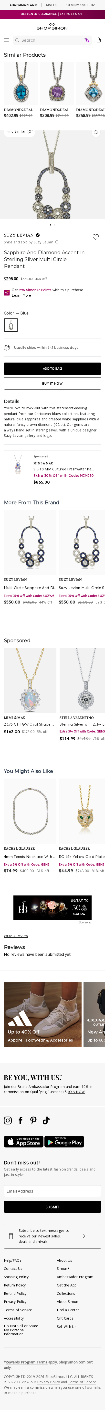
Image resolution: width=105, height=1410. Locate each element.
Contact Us (13, 1268)
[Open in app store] (24, 1146)
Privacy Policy (15, 1301)
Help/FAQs (12, 1260)
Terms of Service (18, 1310)
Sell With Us (66, 1326)
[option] (30, 560)
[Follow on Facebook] (21, 1123)
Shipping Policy (16, 1276)
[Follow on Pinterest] (34, 1123)
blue (11, 325)
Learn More (21, 295)
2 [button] (55, 223)
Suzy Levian (19, 235)
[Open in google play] (64, 1146)
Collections (66, 1293)
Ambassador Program (75, 1276)
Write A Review (16, 935)
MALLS (51, 4)
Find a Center (68, 1310)
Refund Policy (15, 1293)
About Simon (67, 1301)
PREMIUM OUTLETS (80, 4)
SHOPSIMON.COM (23, 4)
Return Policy (15, 1285)
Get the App (67, 1285)
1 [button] (51, 223)
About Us (64, 1260)
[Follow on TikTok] (46, 1123)
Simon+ (63, 1268)
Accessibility (14, 1318)
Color (16, 313)
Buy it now (52, 383)
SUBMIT (52, 1207)
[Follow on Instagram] (8, 1123)
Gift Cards (65, 1318)
